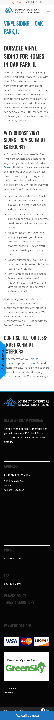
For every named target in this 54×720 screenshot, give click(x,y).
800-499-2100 (33, 2)
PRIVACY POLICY (15, 595)
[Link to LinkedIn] (47, 710)
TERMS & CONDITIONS (19, 602)
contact (32, 363)
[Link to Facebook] (43, 710)
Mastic (8, 167)
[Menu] (48, 10)
